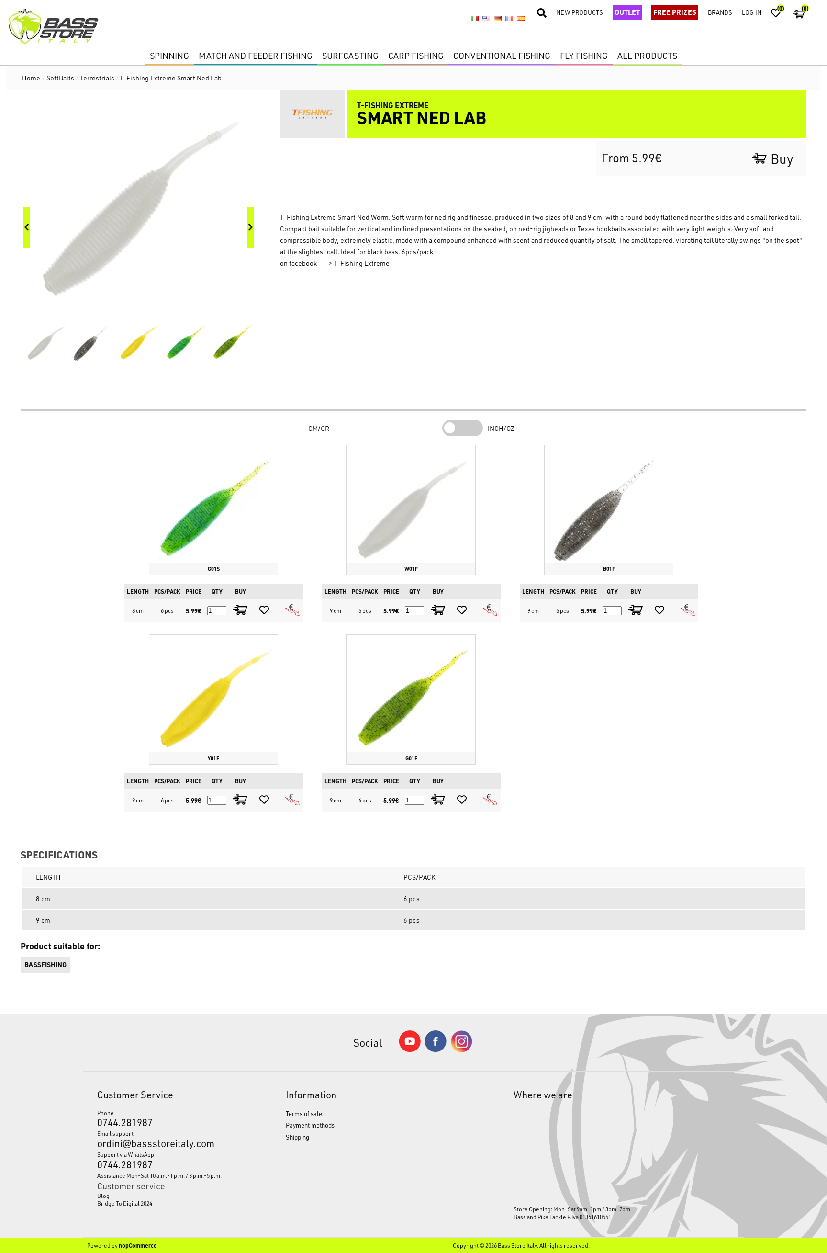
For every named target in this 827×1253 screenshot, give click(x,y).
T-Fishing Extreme (362, 263)
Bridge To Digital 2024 (124, 1203)
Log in (751, 12)
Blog (103, 1195)
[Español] (520, 18)
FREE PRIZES (674, 12)
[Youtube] (410, 1049)
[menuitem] (166, 1195)
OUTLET (627, 12)
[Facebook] (436, 1049)
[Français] (509, 18)
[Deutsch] (497, 18)
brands (720, 12)
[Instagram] (461, 1049)
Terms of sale (304, 1113)
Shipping (297, 1137)
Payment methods (310, 1125)
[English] (486, 18)
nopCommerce (138, 1245)
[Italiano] (475, 18)
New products (579, 12)
